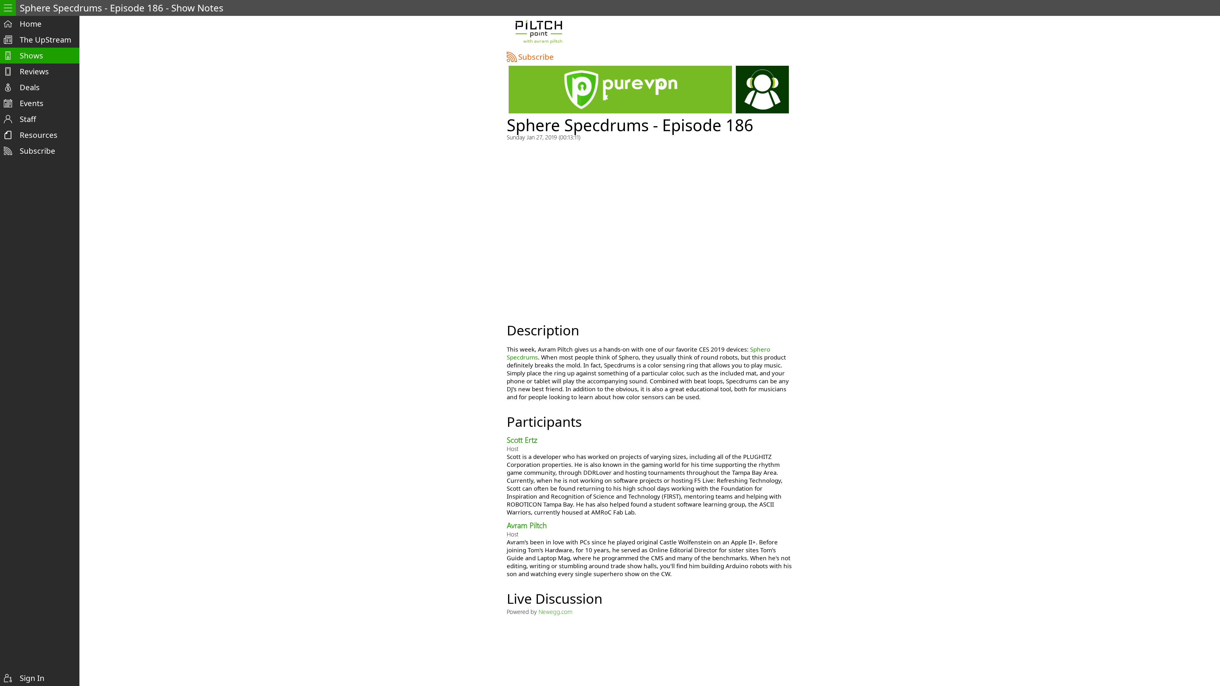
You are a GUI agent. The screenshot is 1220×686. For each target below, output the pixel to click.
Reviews (34, 71)
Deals (30, 87)
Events (32, 103)
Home (31, 23)
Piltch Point (539, 32)
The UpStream (45, 39)
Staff (28, 119)
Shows (31, 55)
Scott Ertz (522, 439)
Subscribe (37, 150)
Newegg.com (556, 611)
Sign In (32, 678)
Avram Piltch (527, 525)
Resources (39, 135)
